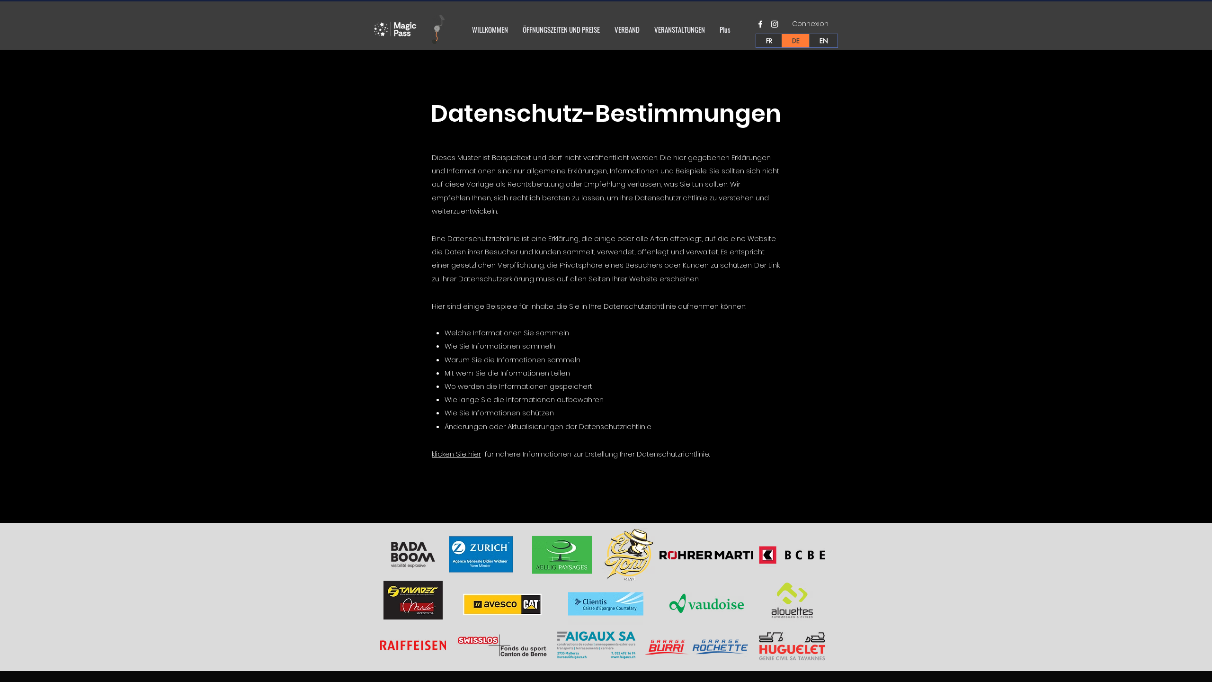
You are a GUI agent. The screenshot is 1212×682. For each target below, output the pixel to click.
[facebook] (760, 24)
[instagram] (774, 24)
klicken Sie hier (456, 454)
